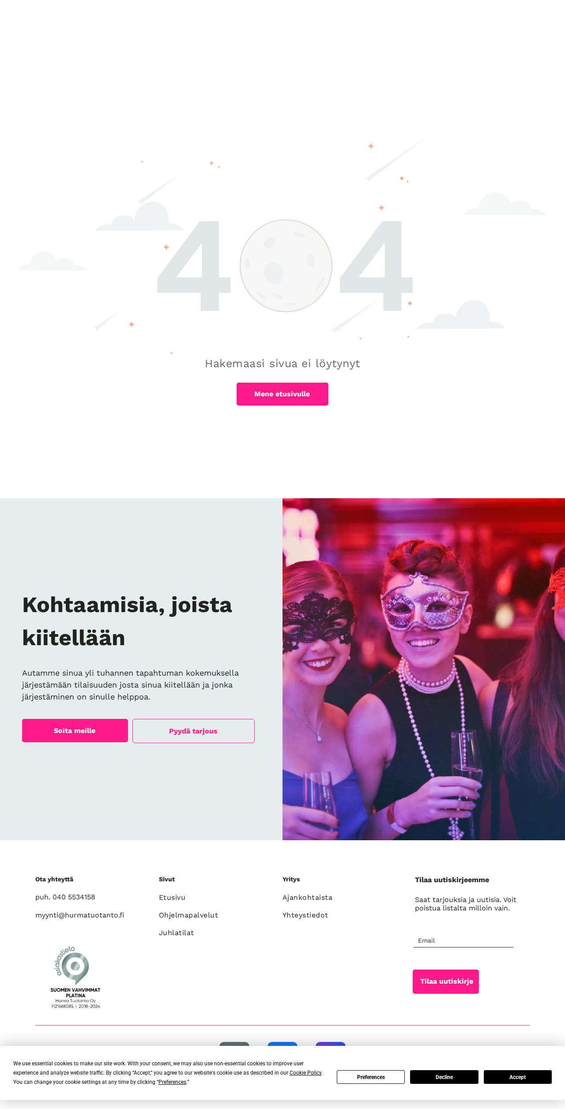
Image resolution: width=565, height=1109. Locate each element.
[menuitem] (216, 897)
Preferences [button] (172, 1082)
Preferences (371, 1077)
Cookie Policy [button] (305, 1073)
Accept (517, 1077)
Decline (444, 1077)
